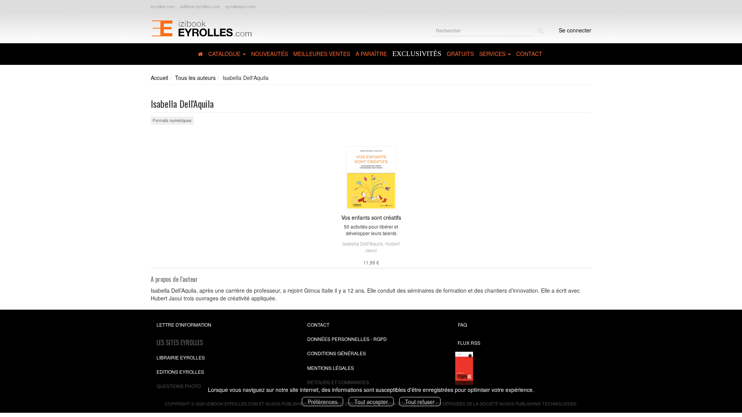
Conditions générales (336, 353)
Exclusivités (416, 54)
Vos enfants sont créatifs (371, 217)
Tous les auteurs (195, 77)
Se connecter (575, 30)
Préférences (322, 401)
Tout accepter (371, 401)
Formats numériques (172, 120)
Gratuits (460, 54)
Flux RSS (469, 342)
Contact (529, 54)
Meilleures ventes (321, 54)
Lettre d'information (184, 324)
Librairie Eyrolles (181, 357)
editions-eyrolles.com (200, 6)
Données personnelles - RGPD (347, 339)
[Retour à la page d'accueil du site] (201, 27)
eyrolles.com (163, 6)
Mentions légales (330, 367)
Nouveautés (269, 54)
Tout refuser (420, 401)
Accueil (159, 77)
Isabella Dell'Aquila (362, 243)
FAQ (462, 324)
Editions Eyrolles (180, 371)
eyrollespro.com (240, 6)
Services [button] (493, 54)
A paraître (371, 54)
